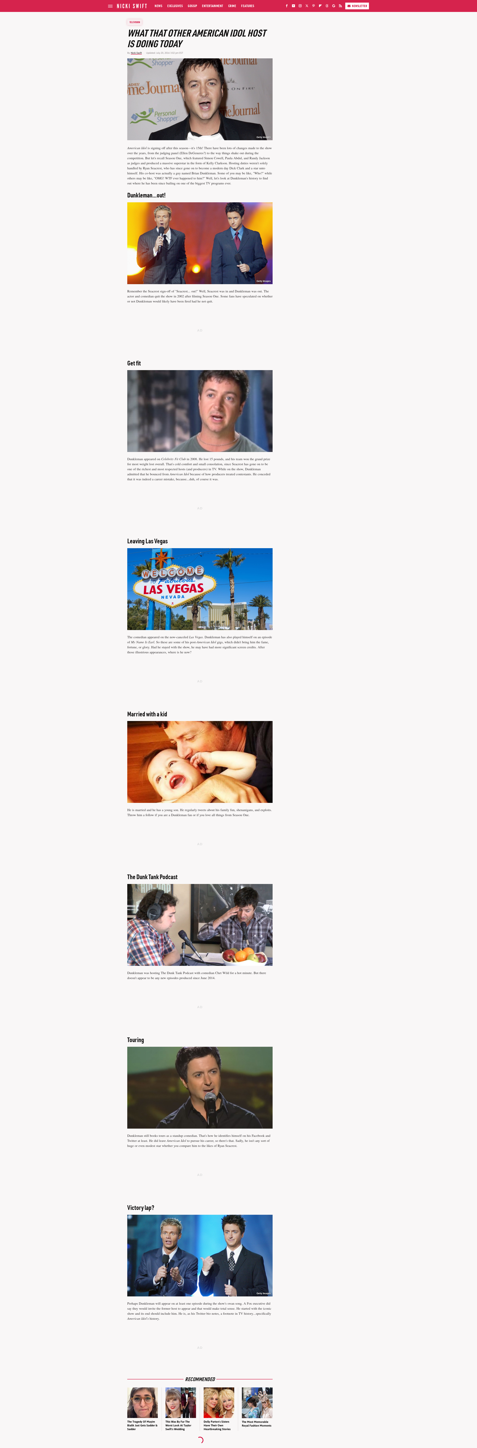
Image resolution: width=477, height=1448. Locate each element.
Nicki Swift (136, 52)
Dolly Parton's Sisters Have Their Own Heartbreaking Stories (217, 1425)
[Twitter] (307, 6)
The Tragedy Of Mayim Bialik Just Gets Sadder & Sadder (142, 1425)
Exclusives (175, 6)
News (158, 6)
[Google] (334, 6)
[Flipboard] (320, 6)
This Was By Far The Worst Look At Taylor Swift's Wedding (178, 1425)
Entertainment (212, 6)
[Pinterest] (313, 6)
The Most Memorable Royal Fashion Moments (256, 1423)
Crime (232, 6)
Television (134, 22)
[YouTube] (293, 6)
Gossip (192, 6)
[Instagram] (300, 6)
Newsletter (359, 6)
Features (247, 6)
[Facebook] (287, 6)
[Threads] (327, 6)
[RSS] (340, 6)
